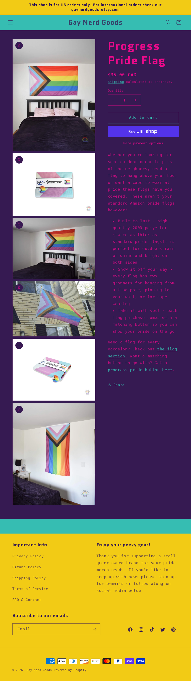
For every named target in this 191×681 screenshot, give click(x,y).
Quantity (115, 90)
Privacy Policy (28, 556)
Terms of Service (30, 589)
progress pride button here (140, 369)
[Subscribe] (94, 629)
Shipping (116, 82)
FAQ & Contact (26, 600)
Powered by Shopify (70, 670)
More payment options (143, 143)
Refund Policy (26, 567)
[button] (10, 22)
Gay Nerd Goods (39, 670)
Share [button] (119, 385)
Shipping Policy (29, 578)
